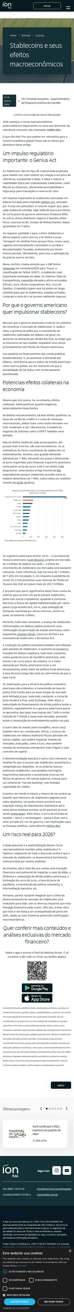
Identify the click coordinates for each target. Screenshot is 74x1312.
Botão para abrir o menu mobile (68, 6)
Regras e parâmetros (12, 1215)
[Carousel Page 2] (49, 1109)
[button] (56, 1173)
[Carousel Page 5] (58, 1109)
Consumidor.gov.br (47, 1194)
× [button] (70, 1251)
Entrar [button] (47, 5)
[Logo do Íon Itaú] (7, 5)
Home (13, 35)
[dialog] (37, 1279)
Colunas (39, 35)
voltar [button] (60, 1085)
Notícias (26, 35)
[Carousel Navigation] (37, 1108)
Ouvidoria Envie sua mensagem (54, 1188)
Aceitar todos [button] (19, 1301)
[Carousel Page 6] (61, 1109)
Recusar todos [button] (53, 1301)
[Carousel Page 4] (55, 1109)
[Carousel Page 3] (52, 1109)
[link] (48, 202)
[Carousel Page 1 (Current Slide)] (47, 1109)
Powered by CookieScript (16, 1308)
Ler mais (22, 1265)
